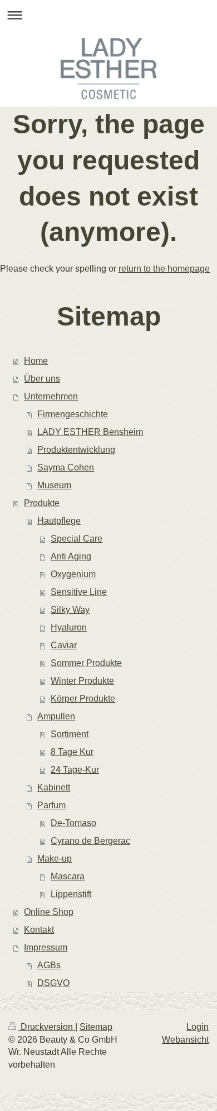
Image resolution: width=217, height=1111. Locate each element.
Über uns (42, 378)
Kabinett (53, 787)
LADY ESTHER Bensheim (90, 432)
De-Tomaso (73, 823)
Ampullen (56, 716)
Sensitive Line (79, 592)
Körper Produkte (83, 698)
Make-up (54, 858)
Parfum (51, 805)
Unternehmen (51, 396)
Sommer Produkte (86, 663)
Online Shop (48, 912)
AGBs (49, 965)
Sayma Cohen (65, 467)
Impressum (45, 947)
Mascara (68, 876)
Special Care (76, 538)
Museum (54, 485)
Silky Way (70, 609)
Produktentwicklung (76, 449)
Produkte (42, 503)
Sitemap (96, 1027)
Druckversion (46, 1027)
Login (197, 1027)
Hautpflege (59, 521)
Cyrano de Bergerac (90, 840)
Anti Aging (71, 556)
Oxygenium (73, 574)
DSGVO (53, 983)
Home (36, 361)
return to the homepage (164, 268)
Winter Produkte (82, 680)
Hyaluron (69, 627)
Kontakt (39, 929)
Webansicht (185, 1039)
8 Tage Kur (72, 752)
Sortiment (69, 734)
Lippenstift (71, 894)
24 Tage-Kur (75, 769)
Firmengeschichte (72, 414)
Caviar (64, 645)
